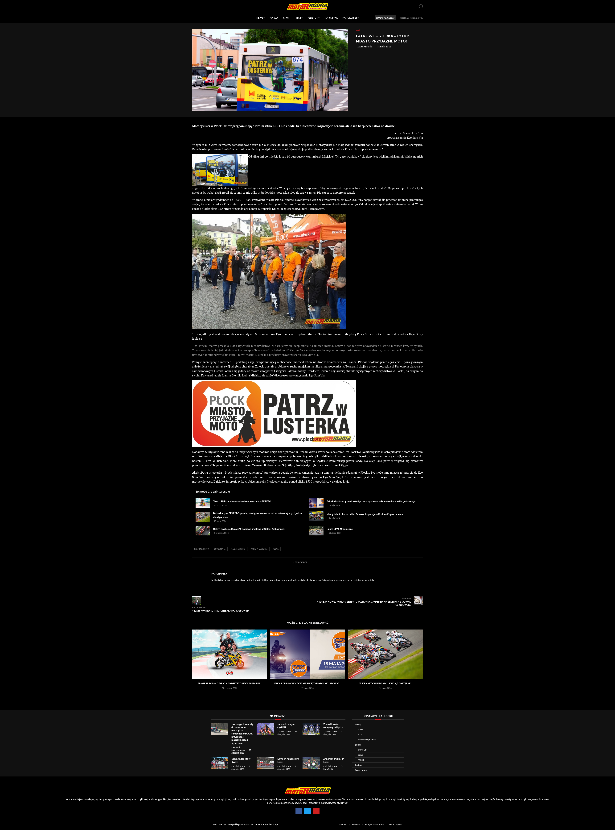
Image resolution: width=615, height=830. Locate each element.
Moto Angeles (395, 824)
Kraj (360, 734)
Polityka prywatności (374, 824)
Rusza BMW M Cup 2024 (340, 529)
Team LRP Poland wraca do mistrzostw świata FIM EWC (242, 501)
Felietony (314, 18)
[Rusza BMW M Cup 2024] (316, 530)
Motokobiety (350, 18)
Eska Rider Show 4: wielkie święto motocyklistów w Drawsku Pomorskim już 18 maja (371, 501)
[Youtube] (316, 811)
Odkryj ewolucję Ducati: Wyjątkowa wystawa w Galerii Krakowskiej (249, 529)
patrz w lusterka (259, 549)
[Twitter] (307, 811)
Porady (274, 18)
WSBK (361, 759)
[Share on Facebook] (318, 561)
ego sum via (220, 549)
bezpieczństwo (201, 549)
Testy (299, 18)
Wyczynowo (361, 770)
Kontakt (343, 824)
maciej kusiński (238, 549)
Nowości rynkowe (367, 739)
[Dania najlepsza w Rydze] (219, 763)
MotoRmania (364, 46)
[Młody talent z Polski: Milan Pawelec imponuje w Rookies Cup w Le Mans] (316, 516)
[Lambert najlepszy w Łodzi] (265, 763)
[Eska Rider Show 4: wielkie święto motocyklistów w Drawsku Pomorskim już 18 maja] (316, 503)
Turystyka (331, 18)
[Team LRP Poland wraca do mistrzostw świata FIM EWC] (203, 503)
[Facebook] (298, 811)
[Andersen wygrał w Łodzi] (311, 763)
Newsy (260, 18)
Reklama (356, 824)
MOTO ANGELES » (386, 17)
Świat (361, 729)
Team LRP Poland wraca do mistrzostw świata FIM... (229, 683)
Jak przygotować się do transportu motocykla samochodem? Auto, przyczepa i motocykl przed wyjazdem (242, 733)
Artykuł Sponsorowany (238, 748)
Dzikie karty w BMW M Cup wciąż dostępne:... (385, 683)
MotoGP (362, 749)
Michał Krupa (285, 731)
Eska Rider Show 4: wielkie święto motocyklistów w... (307, 683)
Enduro (358, 764)
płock (276, 549)
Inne (360, 754)
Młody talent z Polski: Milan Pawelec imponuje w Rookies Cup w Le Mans (365, 514)
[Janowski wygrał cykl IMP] (265, 728)
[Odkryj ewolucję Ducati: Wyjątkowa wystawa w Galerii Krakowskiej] (203, 530)
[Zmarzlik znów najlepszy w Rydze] (311, 728)
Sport (287, 18)
